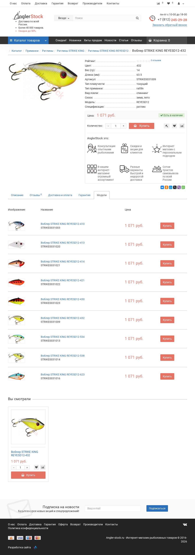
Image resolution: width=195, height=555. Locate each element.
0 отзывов (156, 60)
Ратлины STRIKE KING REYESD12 (108, 50)
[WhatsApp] (183, 187)
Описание (17, 195)
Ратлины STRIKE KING (70, 50)
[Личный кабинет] (181, 3)
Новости (110, 40)
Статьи (123, 40)
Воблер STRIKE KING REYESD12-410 (63, 223)
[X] (175, 187)
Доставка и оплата (60, 195)
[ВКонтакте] (162, 187)
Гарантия (57, 3)
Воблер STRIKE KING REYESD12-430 (63, 299)
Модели (102, 195)
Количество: (95, 125)
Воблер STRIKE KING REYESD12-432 (63, 318)
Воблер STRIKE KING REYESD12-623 (63, 374)
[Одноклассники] (166, 187)
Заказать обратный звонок (170, 24)
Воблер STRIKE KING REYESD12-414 (63, 261)
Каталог (17, 50)
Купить (144, 126)
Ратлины (47, 50)
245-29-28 (172, 20)
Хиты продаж (93, 40)
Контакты (113, 3)
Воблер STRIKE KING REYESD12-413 (63, 242)
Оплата (25, 3)
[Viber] (179, 187)
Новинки (75, 40)
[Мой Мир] (170, 187)
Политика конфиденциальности (28, 528)
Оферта (63, 524)
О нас (13, 3)
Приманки (32, 50)
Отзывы (136, 40)
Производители (92, 3)
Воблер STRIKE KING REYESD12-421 (63, 280)
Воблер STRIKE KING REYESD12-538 (63, 355)
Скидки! (61, 40)
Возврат (73, 3)
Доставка (41, 3)
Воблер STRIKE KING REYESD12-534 (63, 336)
